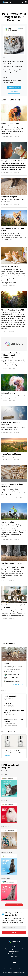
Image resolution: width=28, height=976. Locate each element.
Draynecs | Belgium (9, 197)
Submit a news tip (14, 954)
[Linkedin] (13, 962)
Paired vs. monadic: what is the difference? (13, 606)
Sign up (14, 932)
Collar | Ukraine (7, 522)
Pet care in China (8, 393)
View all (3, 771)
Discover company (17, 684)
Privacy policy (14, 969)
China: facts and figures (11, 454)
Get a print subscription (14, 905)
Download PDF (14, 92)
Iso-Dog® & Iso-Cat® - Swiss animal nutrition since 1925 (13, 752)
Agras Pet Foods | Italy (10, 123)
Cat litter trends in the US (11, 563)
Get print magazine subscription (14, 949)
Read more (7, 756)
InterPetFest (8, 703)
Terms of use (22, 969)
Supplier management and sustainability (12, 485)
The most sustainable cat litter (13, 310)
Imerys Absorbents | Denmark (13, 161)
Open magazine (14, 87)
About (14, 946)
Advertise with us (14, 951)
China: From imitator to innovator (10, 423)
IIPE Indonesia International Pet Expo (13, 720)
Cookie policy (5, 969)
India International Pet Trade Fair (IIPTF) (14, 711)
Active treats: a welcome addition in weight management (11, 355)
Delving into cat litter (9, 266)
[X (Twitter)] (15, 962)
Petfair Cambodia (10, 696)
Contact (14, 956)
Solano (6, 663)
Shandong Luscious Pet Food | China (13, 229)
